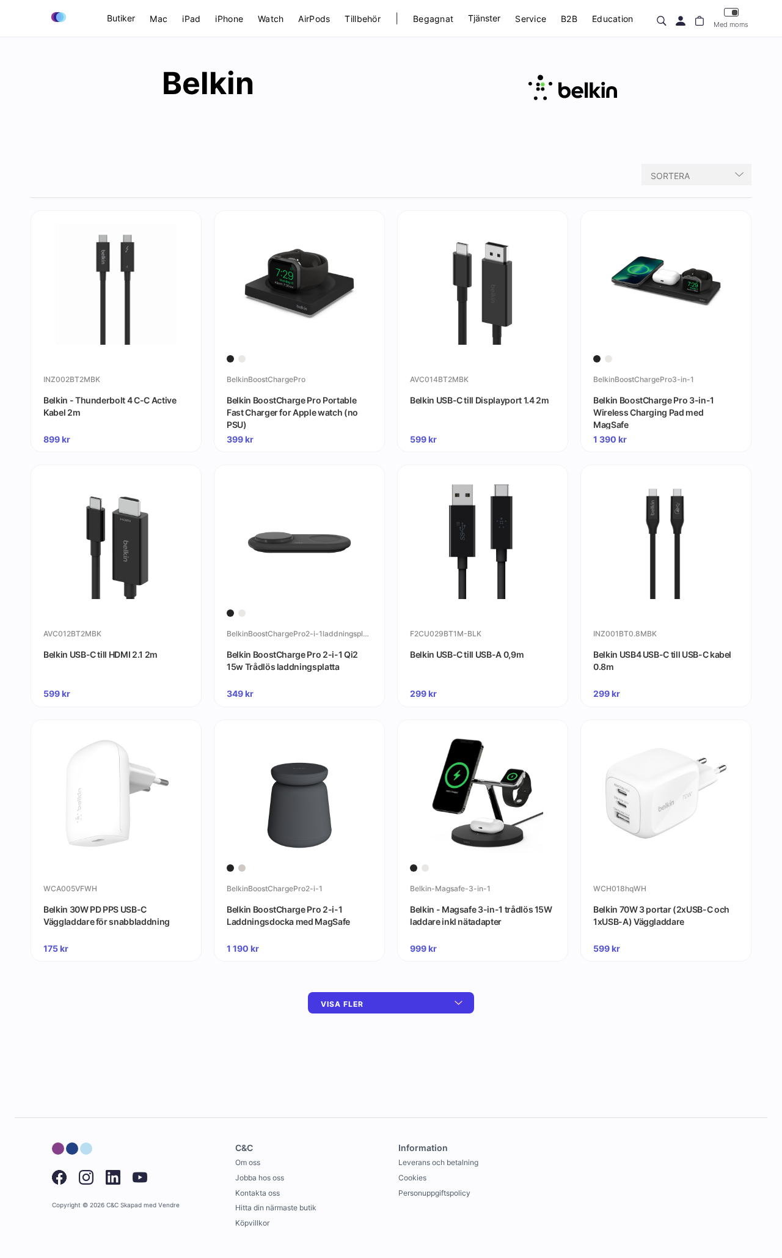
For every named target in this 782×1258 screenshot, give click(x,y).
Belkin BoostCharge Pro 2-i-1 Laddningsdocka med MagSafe (288, 915)
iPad (191, 18)
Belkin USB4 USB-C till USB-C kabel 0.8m (662, 660)
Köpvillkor (252, 1222)
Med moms (731, 24)
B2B (569, 18)
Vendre (169, 1205)
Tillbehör (363, 18)
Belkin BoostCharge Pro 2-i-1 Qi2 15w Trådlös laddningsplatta (292, 660)
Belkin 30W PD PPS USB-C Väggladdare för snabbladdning (106, 915)
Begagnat (433, 18)
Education (613, 18)
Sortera (670, 176)
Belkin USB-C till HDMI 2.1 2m (100, 654)
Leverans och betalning (438, 1162)
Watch (270, 18)
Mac (158, 18)
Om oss (247, 1162)
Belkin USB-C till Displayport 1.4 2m (479, 400)
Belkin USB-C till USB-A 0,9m (467, 654)
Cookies (412, 1177)
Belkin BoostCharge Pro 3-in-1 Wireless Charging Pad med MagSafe (653, 412)
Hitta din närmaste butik (275, 1207)
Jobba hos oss (259, 1177)
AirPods (314, 18)
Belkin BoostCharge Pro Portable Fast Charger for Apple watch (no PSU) (292, 412)
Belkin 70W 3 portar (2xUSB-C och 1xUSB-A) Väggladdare (661, 915)
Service (530, 18)
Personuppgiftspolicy (434, 1192)
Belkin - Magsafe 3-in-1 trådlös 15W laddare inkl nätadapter (481, 915)
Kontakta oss (257, 1192)
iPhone (229, 18)
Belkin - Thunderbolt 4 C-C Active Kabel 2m (109, 406)
